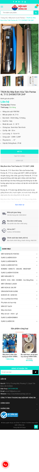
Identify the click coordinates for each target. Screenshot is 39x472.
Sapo (24, 427)
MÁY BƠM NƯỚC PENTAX (10, 254)
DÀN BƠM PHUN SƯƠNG (9, 291)
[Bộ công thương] (9, 415)
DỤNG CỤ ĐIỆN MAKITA (9, 261)
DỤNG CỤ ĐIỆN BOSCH (9, 257)
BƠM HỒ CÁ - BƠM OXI (9, 295)
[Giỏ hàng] (36, 7)
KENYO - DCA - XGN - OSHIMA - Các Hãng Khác (17, 280)
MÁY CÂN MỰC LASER (9, 284)
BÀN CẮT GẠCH (6, 306)
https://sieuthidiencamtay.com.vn (19, 394)
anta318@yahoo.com (12, 391)
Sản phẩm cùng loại (19, 328)
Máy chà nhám (6, 310)
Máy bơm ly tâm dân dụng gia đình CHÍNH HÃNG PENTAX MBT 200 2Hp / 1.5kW (9, 356)
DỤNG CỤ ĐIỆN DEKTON (9, 265)
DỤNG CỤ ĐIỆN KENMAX (9, 317)
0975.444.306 (13, 388)
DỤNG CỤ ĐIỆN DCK (7, 321)
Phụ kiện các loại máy (8, 302)
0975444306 (16, 232)
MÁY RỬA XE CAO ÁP (8, 287)
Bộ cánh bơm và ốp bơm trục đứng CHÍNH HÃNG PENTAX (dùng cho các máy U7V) (29, 356)
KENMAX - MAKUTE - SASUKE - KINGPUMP (16, 269)
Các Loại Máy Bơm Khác (9, 299)
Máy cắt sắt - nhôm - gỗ (9, 314)
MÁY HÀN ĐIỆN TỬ (7, 276)
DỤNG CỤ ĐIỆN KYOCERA (9, 272)
